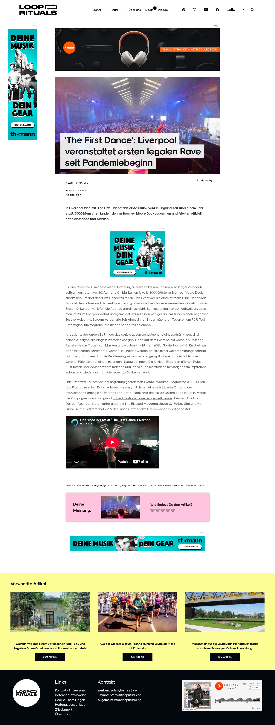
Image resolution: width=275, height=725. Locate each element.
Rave (153, 485)
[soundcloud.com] (231, 9)
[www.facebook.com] (217, 9)
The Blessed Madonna (171, 485)
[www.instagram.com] (194, 9)
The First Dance (195, 485)
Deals (149, 9)
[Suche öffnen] (252, 9)
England (126, 485)
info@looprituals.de (127, 700)
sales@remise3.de (124, 690)
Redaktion (74, 194)
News (87, 485)
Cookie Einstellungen (70, 700)
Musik (115, 9)
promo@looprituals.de (125, 695)
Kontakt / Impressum (70, 690)
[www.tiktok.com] (183, 10)
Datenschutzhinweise (70, 695)
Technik (97, 9)
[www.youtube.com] (206, 9)
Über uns (135, 9)
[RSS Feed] (243, 9)
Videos (163, 9)
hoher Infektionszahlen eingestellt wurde (142, 398)
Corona (115, 485)
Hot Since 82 (140, 485)
